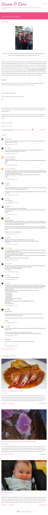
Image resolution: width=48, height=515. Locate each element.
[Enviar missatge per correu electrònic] (32, 129)
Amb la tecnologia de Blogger (25, 511)
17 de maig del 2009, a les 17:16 (11, 279)
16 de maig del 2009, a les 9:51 (11, 234)
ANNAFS (7, 263)
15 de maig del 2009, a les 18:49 (11, 195)
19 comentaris (11, 403)
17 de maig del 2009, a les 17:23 (11, 305)
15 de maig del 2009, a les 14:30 (11, 153)
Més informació (43, 403)
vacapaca (7, 138)
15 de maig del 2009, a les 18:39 (11, 179)
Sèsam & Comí (14, 4)
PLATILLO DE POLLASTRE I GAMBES (12, 391)
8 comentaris (11, 454)
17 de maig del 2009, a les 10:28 (11, 271)
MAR (6, 218)
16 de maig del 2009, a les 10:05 (11, 244)
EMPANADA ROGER (7, 492)
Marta (6, 237)
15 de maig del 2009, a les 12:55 (11, 144)
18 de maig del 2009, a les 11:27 (11, 322)
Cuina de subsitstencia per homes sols (22, 129)
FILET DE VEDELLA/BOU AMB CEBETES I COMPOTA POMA (18, 441)
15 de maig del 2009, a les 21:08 (11, 202)
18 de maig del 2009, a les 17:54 (11, 345)
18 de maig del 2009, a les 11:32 (11, 335)
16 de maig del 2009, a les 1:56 (11, 214)
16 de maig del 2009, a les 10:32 (11, 260)
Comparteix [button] (42, 129)
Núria (6, 326)
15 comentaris (11, 504)
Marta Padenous (8, 157)
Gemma (6, 147)
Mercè (6, 206)
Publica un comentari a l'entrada (7, 349)
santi (6, 198)
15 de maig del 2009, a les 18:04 (11, 165)
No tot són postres (8, 168)
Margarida (7, 248)
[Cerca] (43, 2)
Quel (6, 183)
